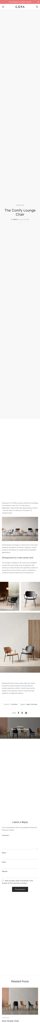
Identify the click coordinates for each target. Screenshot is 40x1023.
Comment (6, 835)
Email (4, 862)
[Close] (38, 2)
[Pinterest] (26, 713)
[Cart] (37, 7)
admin (15, 219)
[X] (22, 713)
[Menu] (3, 7)
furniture (34, 704)
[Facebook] (18, 713)
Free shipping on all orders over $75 (20, 2)
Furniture (20, 205)
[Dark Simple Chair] (20, 1001)
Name (4, 853)
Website (4, 871)
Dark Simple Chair (10, 1021)
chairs (28, 704)
